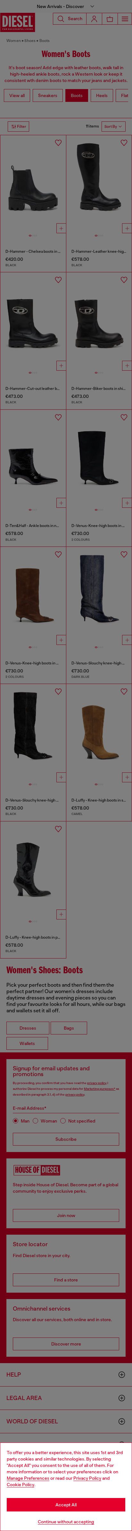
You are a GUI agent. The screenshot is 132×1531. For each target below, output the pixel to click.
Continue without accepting (66, 1521)
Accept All (66, 1504)
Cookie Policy (20, 1484)
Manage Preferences (28, 1478)
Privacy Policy (87, 1478)
